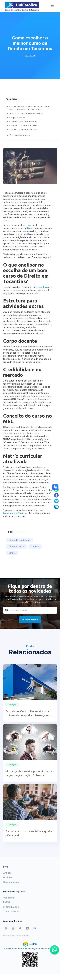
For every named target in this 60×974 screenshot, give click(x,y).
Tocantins (42, 287)
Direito (30, 228)
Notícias (7, 877)
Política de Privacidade (16, 935)
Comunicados (11, 882)
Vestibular (9, 897)
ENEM (6, 902)
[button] (52, 6)
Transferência (11, 911)
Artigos (7, 872)
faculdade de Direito (13, 513)
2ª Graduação (11, 906)
